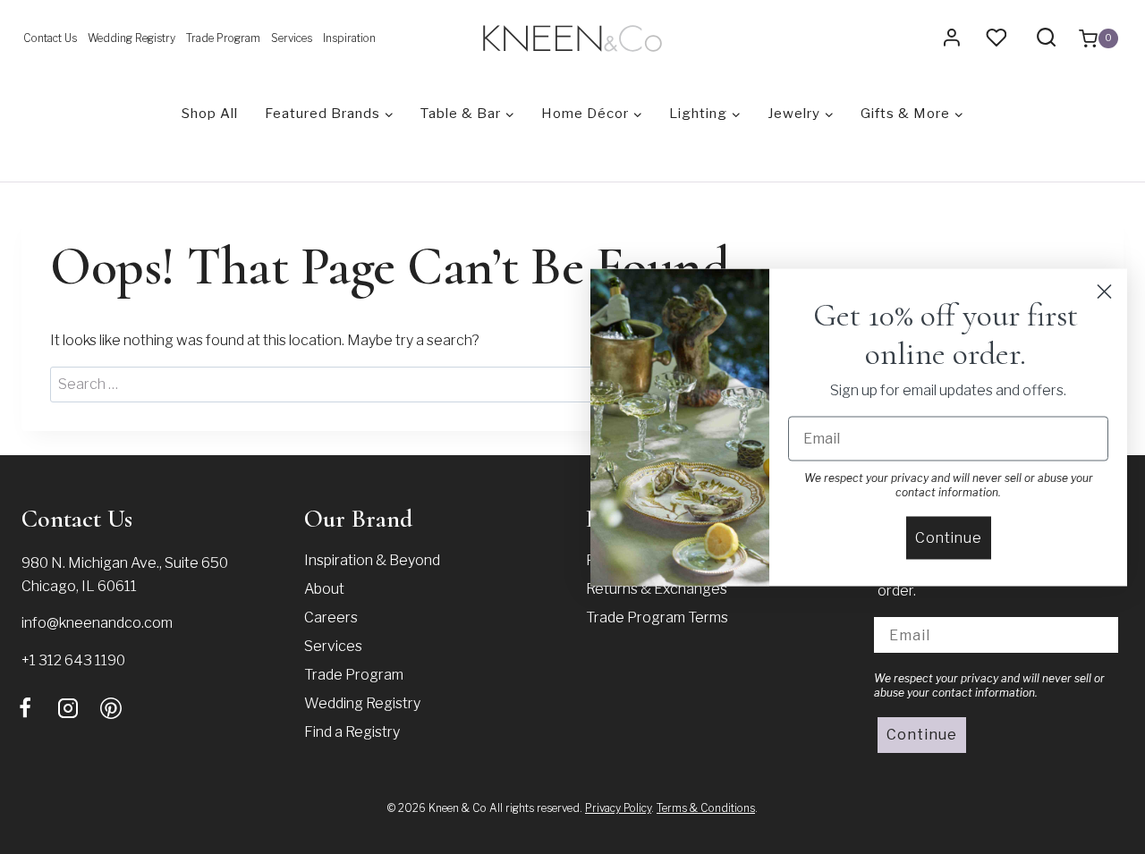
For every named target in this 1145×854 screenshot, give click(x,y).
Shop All (210, 114)
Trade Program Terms (657, 617)
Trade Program (223, 38)
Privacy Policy (618, 808)
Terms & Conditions (706, 808)
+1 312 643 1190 (73, 660)
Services (291, 38)
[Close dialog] (1104, 291)
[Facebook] (25, 708)
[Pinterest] (110, 708)
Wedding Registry (131, 38)
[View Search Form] (1046, 38)
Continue (921, 734)
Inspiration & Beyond (372, 560)
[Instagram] (68, 708)
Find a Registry (352, 731)
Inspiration (349, 38)
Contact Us (50, 38)
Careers (331, 617)
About (324, 588)
